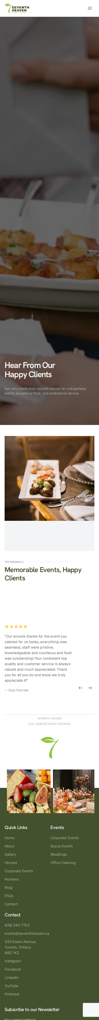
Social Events (61, 846)
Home (10, 837)
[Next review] (89, 687)
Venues (11, 862)
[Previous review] (80, 687)
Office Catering (63, 862)
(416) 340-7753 (17, 925)
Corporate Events (19, 871)
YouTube (11, 985)
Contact (11, 904)
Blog (8, 887)
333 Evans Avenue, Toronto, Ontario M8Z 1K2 (20, 947)
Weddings (58, 854)
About (10, 846)
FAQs (9, 895)
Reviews (12, 879)
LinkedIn (11, 977)
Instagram (13, 961)
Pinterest (12, 994)
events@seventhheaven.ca (27, 933)
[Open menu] (89, 8)
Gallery (10, 854)
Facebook (13, 969)
